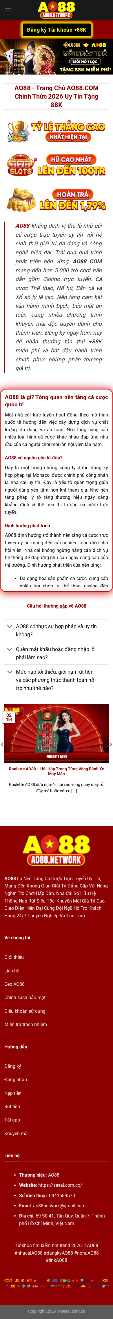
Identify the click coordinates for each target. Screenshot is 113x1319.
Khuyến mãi (16, 1133)
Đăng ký (12, 1066)
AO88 (10, 878)
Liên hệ (11, 971)
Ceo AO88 (14, 984)
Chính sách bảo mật (24, 997)
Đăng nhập (15, 1079)
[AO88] (56, 10)
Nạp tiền (12, 1093)
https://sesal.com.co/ (60, 1185)
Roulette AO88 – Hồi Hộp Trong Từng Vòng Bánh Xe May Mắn (56, 771)
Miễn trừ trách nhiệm (25, 1024)
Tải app (12, 1120)
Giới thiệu (14, 957)
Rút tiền (12, 1106)
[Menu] (7, 10)
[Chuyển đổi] (10, 627)
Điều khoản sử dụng (24, 1011)
